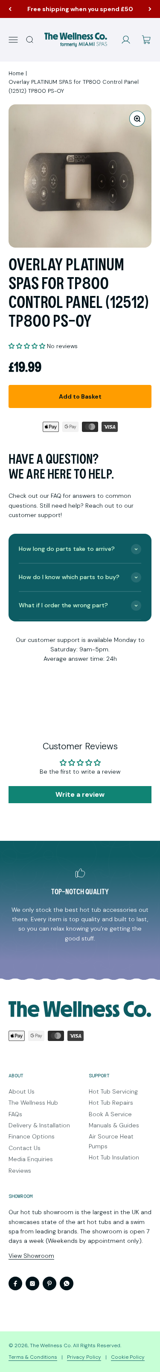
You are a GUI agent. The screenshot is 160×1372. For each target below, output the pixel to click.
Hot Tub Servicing (113, 1091)
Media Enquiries (31, 1159)
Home (16, 73)
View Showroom (31, 1256)
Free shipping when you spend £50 (80, 9)
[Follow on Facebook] (15, 1283)
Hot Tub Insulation (114, 1157)
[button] (27, 346)
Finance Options (32, 1136)
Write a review (80, 794)
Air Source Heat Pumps (111, 1141)
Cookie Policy (128, 1357)
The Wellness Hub (33, 1102)
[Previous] (10, 9)
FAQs (15, 1114)
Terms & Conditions (33, 1357)
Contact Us (25, 1148)
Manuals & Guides (114, 1125)
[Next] (149, 9)
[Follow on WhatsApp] (66, 1283)
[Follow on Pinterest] (49, 1283)
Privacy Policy (84, 1357)
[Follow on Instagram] (32, 1283)
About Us (22, 1091)
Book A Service (110, 1114)
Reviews (20, 1170)
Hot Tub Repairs (111, 1102)
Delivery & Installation (39, 1125)
